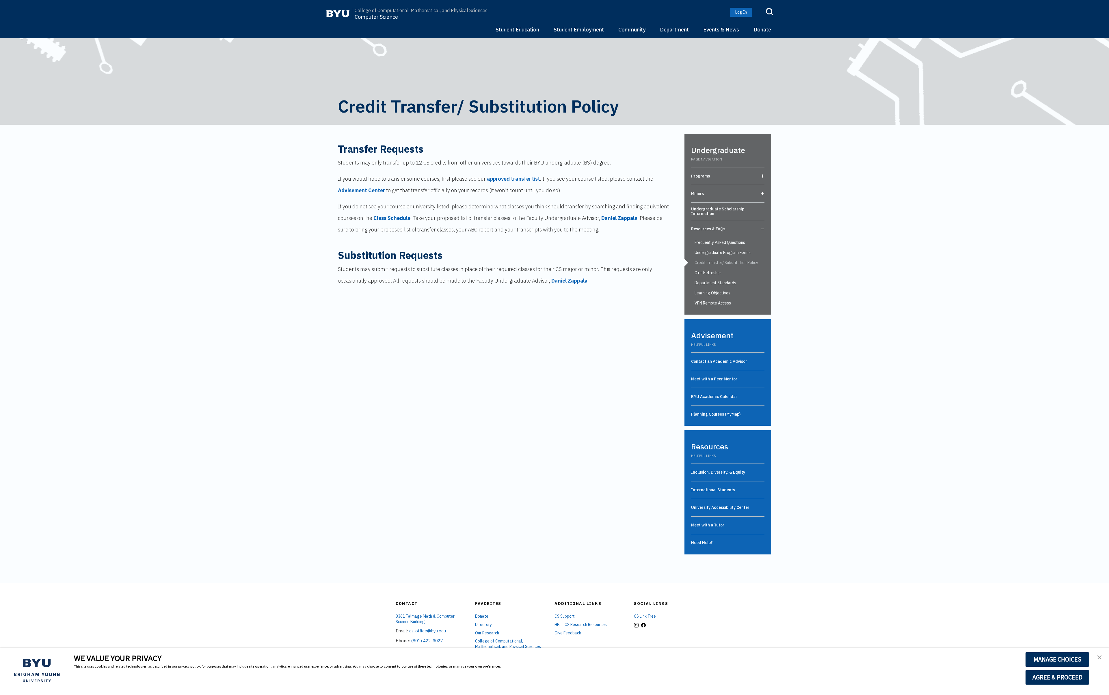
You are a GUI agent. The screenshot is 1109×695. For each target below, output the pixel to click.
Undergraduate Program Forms (723, 252)
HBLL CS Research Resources (580, 624)
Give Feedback (567, 633)
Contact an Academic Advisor (719, 361)
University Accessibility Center (720, 507)
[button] (1099, 657)
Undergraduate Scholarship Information (717, 211)
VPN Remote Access (713, 303)
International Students (713, 489)
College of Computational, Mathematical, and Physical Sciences (421, 10)
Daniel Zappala (619, 218)
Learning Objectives (712, 293)
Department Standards (715, 282)
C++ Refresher (708, 272)
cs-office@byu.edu (427, 631)
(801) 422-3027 (427, 640)
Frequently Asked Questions (720, 242)
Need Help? (702, 542)
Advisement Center (361, 190)
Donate (762, 29)
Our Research (487, 633)
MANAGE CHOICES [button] (1057, 659)
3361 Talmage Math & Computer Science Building (425, 619)
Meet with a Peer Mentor (714, 379)
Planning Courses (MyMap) (715, 414)
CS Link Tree (645, 616)
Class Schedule (391, 218)
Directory (483, 624)
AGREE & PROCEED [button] (1057, 677)
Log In (741, 12)
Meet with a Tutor (707, 525)
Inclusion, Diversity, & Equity (718, 472)
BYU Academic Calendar (714, 396)
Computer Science (376, 17)
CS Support (564, 616)
